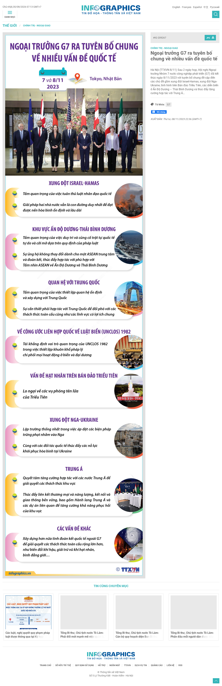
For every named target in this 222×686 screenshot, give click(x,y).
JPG (208, 38)
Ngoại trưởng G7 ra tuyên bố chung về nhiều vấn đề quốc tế (184, 56)
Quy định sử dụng (84, 665)
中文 (205, 7)
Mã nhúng (160, 112)
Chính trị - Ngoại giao (36, 25)
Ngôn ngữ (114, 665)
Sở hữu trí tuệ (63, 665)
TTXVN (127, 665)
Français (186, 7)
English (176, 7)
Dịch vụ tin (141, 665)
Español (197, 7)
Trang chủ (45, 665)
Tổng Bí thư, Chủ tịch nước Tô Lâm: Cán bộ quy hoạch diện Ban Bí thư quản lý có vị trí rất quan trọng (137, 636)
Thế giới (10, 25)
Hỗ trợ (101, 665)
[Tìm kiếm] (215, 14)
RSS (180, 665)
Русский (214, 7)
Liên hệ (170, 665)
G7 (168, 104)
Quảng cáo (157, 665)
